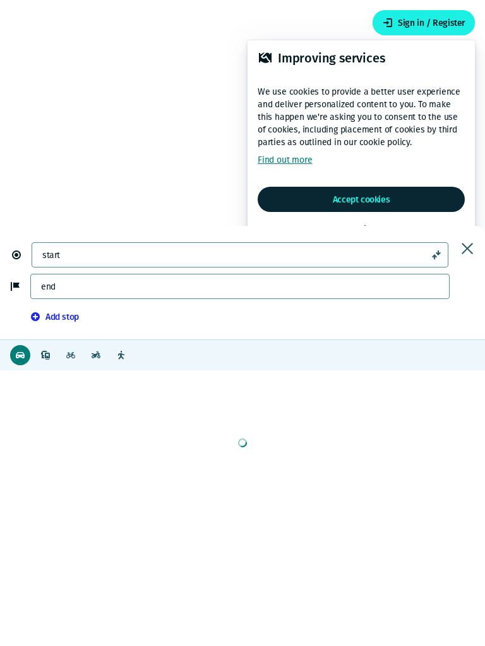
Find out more (285, 160)
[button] (21, 254)
